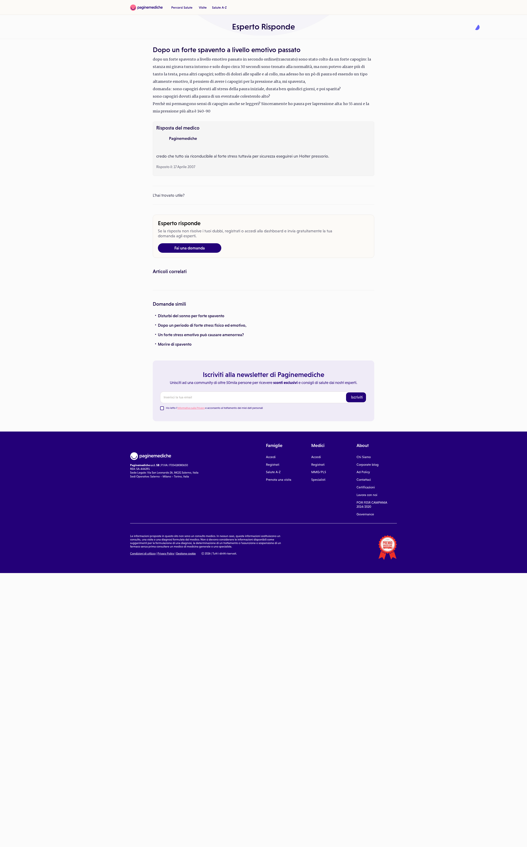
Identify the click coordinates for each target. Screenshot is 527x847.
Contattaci (364, 556)
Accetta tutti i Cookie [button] (113, 839)
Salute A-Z (219, 7)
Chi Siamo (364, 533)
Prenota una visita (278, 556)
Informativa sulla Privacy (191, 484)
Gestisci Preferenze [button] (69, 839)
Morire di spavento (175, 420)
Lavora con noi (367, 571)
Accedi (271, 533)
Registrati (272, 541)
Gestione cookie (186, 630)
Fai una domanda (189, 248)
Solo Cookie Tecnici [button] (25, 839)
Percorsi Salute (181, 7)
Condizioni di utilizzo (143, 630)
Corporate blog (368, 541)
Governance (365, 591)
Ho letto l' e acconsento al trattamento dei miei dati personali (214, 484)
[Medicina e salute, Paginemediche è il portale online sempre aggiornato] (146, 8)
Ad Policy (363, 548)
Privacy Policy (165, 630)
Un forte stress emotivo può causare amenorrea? (201, 411)
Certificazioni (366, 564)
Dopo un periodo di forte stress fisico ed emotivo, (202, 401)
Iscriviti (357, 473)
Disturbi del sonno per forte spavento (191, 392)
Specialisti (318, 556)
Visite (203, 7)
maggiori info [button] (33, 827)
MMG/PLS (318, 548)
